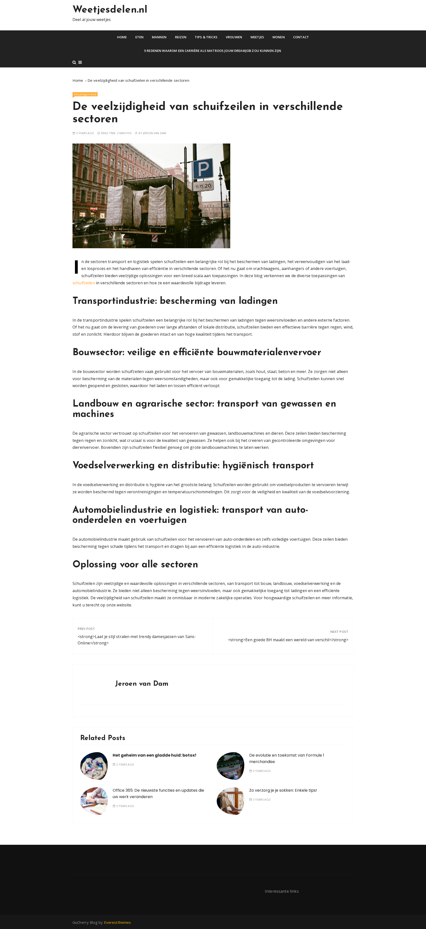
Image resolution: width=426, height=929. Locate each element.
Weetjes (257, 37)
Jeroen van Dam (154, 133)
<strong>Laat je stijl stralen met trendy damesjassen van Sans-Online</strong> (137, 640)
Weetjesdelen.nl (109, 10)
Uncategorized (85, 94)
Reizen (180, 37)
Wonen (278, 37)
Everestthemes (117, 922)
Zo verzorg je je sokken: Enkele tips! (283, 790)
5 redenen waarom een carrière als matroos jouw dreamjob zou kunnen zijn (213, 50)
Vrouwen (234, 37)
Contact (301, 37)
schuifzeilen (83, 283)
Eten (139, 37)
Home (122, 37)
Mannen (159, 37)
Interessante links (282, 891)
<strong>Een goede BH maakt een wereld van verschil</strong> (288, 639)
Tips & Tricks (206, 37)
